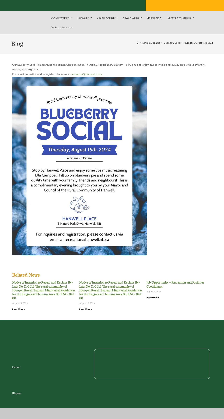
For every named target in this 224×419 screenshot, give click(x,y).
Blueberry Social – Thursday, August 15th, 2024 (188, 42)
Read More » (18, 309)
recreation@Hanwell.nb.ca (86, 74)
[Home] (138, 42)
